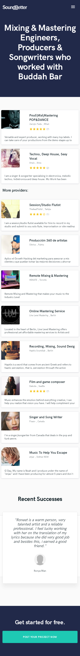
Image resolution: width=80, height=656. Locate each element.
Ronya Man (40, 570)
